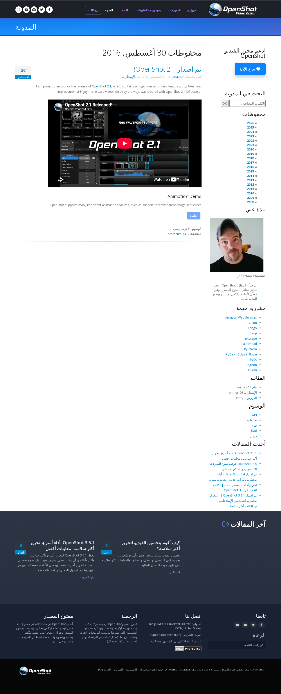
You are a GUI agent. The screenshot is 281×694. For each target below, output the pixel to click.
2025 (250, 127)
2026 (250, 123)
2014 (250, 176)
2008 (250, 202)
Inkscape (250, 338)
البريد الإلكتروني (183, 641)
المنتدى (167, 641)
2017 (250, 162)
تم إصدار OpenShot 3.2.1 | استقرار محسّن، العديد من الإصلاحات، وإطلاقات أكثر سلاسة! (233, 500)
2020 (250, 149)
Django (251, 328)
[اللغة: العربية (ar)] (18, 9)
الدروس (252, 398)
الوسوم (257, 405)
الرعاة (259, 634)
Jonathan (177, 76)
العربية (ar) (104, 669)
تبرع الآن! (248, 69)
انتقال (253, 431)
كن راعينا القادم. (253, 645)
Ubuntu (252, 370)
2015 (250, 171)
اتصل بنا (193, 615)
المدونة (109, 10)
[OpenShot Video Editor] (232, 9)
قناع (254, 425)
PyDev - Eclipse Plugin (241, 354)
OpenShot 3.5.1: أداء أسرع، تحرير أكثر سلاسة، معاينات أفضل (62, 545)
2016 (250, 167)
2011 (250, 189)
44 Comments (176, 234)
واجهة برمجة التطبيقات (149, 10)
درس (253, 436)
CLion (253, 323)
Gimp (253, 333)
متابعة (194, 216)
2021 (250, 145)
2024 (250, 132)
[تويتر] (41, 9)
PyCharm (250, 349)
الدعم (125, 10)
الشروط (118, 669)
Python (252, 365)
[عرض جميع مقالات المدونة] (225, 524)
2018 (250, 158)
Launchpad (249, 344)
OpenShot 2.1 (101, 86)
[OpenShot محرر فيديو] (35, 670)
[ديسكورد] (34, 9)
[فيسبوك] (49, 9)
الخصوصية (131, 669)
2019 (250, 154)
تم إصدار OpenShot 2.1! (168, 69)
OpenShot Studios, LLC (180, 669)
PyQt (253, 359)
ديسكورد (156, 641)
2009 (250, 198)
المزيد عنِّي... (249, 298)
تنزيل (192, 10)
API (254, 415)
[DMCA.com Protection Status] (188, 648)
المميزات (175, 10)
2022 (250, 140)
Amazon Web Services (241, 317)
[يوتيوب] (26, 9)
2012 (250, 184)
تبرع (96, 10)
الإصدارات (128, 76)
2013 (250, 180)
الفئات (258, 377)
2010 (250, 193)
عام (254, 387)
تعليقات (252, 420)
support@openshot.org (165, 635)
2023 (250, 136)
